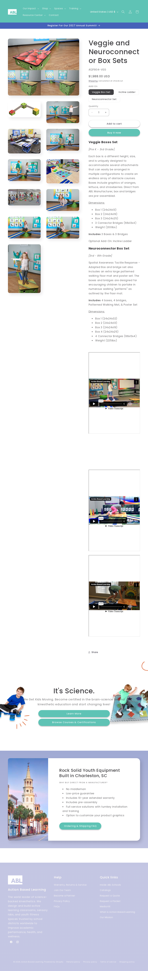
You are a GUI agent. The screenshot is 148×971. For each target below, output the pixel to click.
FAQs (57, 906)
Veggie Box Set (101, 92)
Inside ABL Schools (110, 884)
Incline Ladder (127, 92)
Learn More (74, 713)
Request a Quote (110, 895)
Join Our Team (62, 890)
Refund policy (73, 962)
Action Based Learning (32, 962)
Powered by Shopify (53, 962)
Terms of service (108, 962)
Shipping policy (127, 962)
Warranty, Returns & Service (70, 884)
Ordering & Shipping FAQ (80, 826)
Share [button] (94, 652)
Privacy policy (90, 962)
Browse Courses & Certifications (74, 722)
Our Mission (106, 917)
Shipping (93, 80)
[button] (30, 8)
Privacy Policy (62, 901)
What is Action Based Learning (117, 911)
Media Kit (105, 906)
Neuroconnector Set (104, 99)
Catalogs (105, 890)
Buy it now (114, 132)
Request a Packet (110, 901)
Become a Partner (64, 895)
